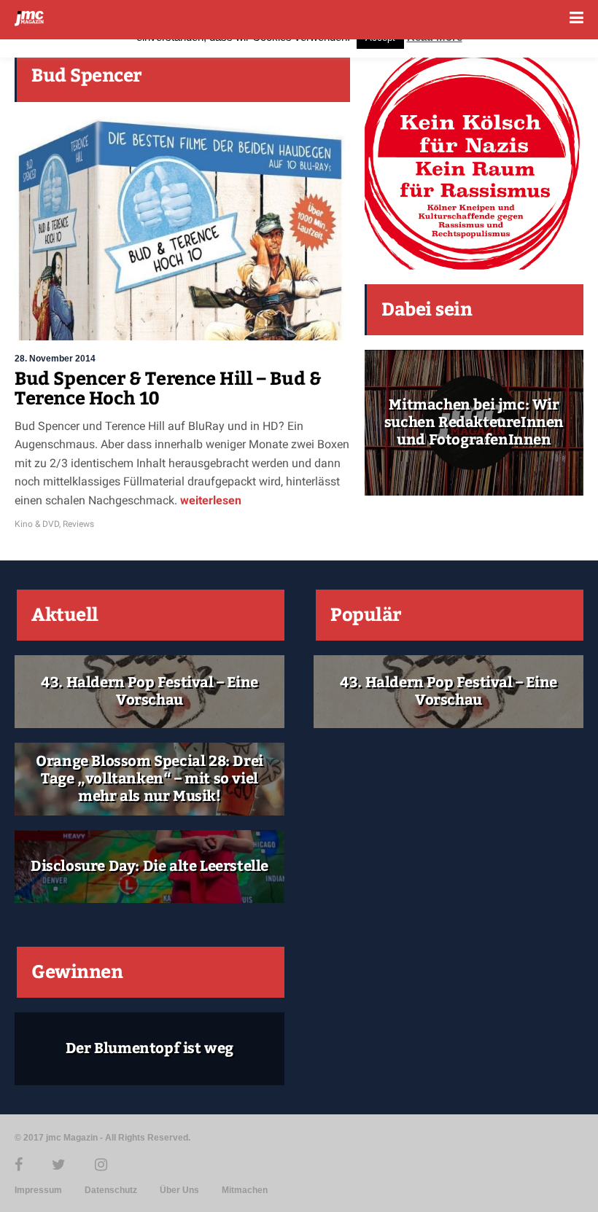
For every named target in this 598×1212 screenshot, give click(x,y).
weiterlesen (209, 500)
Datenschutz (111, 1190)
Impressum (38, 1190)
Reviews (78, 524)
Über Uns (179, 1190)
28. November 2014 (55, 358)
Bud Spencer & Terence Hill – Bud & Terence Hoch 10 (168, 389)
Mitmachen (245, 1190)
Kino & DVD (37, 524)
